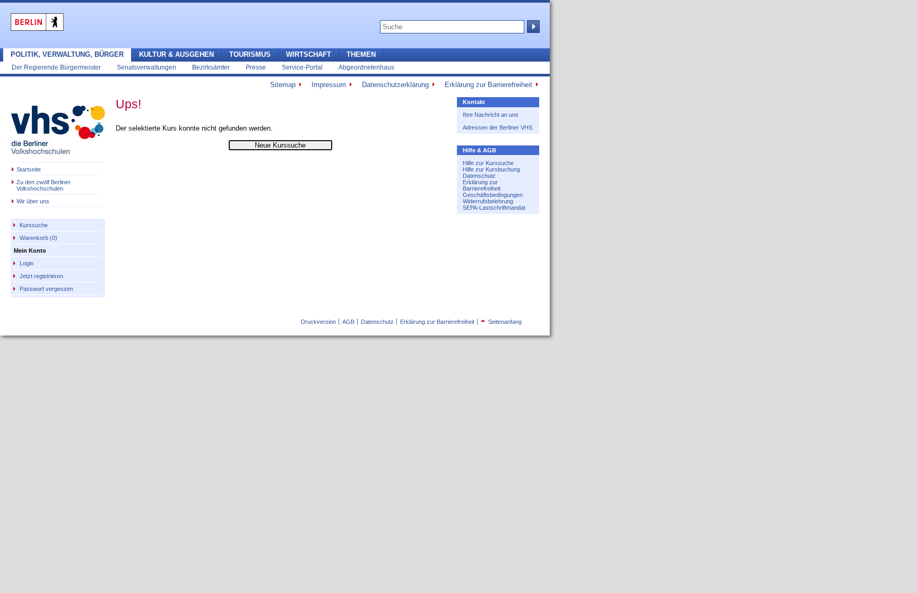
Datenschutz (479, 176)
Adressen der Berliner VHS (497, 127)
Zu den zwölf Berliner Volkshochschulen (43, 185)
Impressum (329, 85)
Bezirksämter (211, 67)
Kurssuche (34, 225)
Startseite (28, 169)
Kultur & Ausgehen (176, 54)
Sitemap (283, 85)
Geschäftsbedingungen (493, 195)
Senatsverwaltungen (146, 67)
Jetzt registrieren (41, 276)
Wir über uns (32, 201)
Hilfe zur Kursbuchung (491, 169)
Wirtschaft (308, 54)
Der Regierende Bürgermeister (56, 67)
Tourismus (250, 54)
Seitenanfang (501, 322)
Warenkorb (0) (38, 238)
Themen (361, 54)
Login (26, 263)
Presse (256, 67)
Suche (532, 26)
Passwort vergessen (46, 289)
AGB (348, 322)
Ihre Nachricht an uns (490, 114)
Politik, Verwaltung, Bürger (67, 54)
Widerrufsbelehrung (488, 201)
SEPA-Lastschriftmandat (494, 207)
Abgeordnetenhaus (366, 67)
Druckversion (318, 322)
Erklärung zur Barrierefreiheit (488, 85)
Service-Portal (302, 67)
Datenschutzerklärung (395, 85)
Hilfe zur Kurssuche (488, 163)
